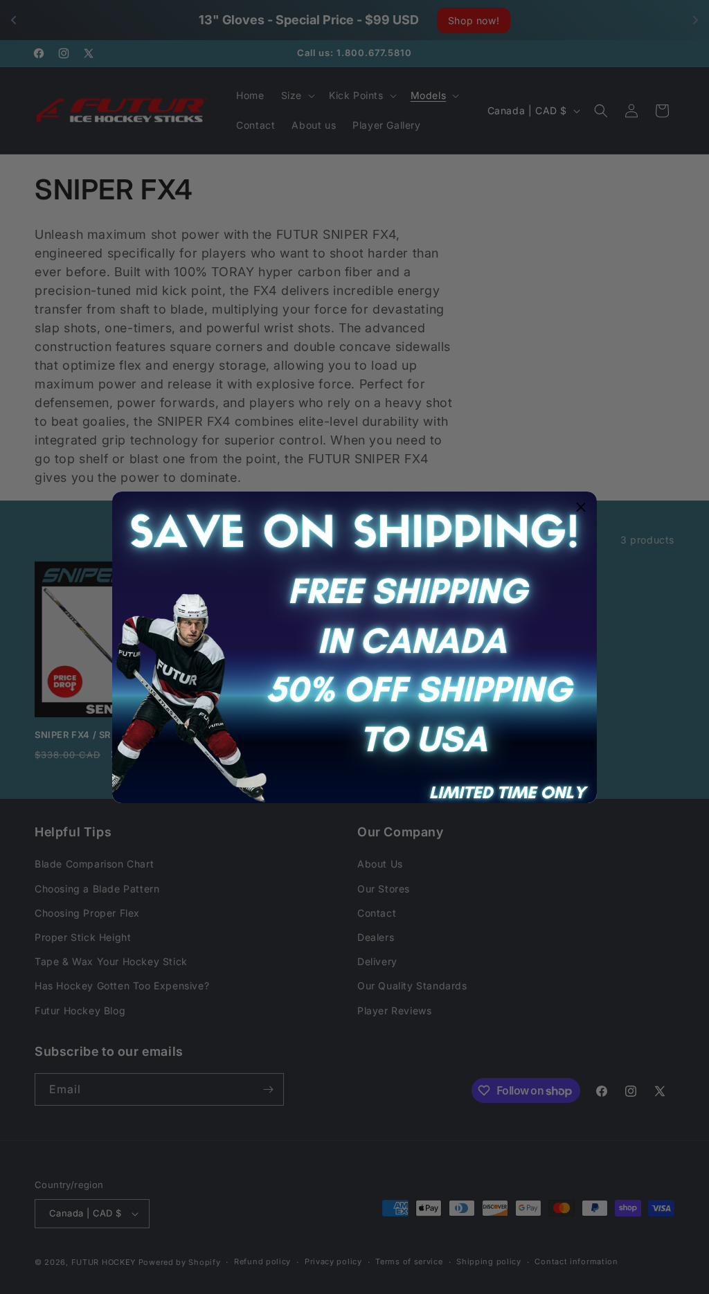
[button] (580, 507)
